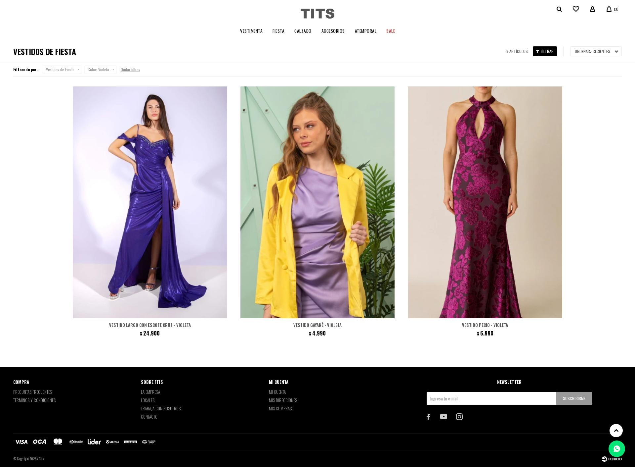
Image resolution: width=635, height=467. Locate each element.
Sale (390, 30)
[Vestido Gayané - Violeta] (317, 202)
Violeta (98, 69)
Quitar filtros (130, 69)
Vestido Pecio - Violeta (485, 325)
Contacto (149, 416)
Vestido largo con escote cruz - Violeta (150, 325)
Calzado (303, 30)
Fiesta (278, 30)
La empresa (150, 392)
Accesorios (333, 30)
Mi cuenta (277, 392)
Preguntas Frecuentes (32, 392)
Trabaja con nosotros (161, 408)
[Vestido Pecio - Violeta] (485, 202)
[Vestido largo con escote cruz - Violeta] (150, 202)
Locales (147, 400)
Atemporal (366, 30)
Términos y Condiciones (34, 400)
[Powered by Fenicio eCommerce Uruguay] (612, 459)
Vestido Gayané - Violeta (317, 325)
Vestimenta (251, 30)
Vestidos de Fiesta (60, 69)
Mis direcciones (283, 400)
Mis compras (280, 408)
